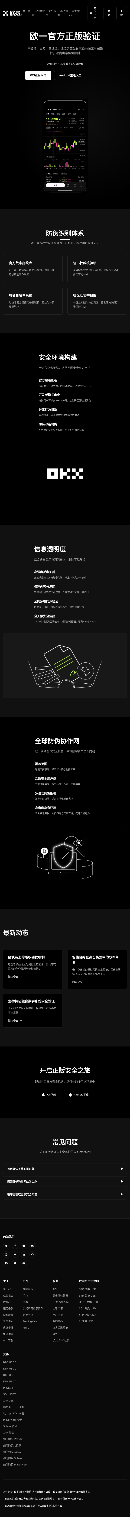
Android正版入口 (70, 75)
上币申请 (58, 1308)
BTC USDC (9, 1362)
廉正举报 (8, 1327)
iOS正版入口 (38, 75)
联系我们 (8, 1302)
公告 (55, 1334)
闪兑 (25, 1295)
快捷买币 (28, 1289)
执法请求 (8, 1334)
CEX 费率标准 (61, 1302)
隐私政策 (8, 1314)
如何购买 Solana (12, 1458)
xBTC (26, 1327)
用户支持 (58, 1314)
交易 (25, 1302)
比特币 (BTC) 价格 (13, 1407)
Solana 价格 (10, 1426)
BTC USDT (9, 1375)
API (55, 1289)
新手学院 (28, 1314)
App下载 (8, 1340)
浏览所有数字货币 (33, 1308)
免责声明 (8, 1321)
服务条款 (8, 1308)
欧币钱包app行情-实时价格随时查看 (32, 1491)
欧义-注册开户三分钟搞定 (70, 1498)
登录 (108, 13)
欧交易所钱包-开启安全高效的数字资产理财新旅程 (30, 1498)
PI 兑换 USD (86, 1321)
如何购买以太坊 (12, 1451)
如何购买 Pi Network (15, 1464)
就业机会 (8, 1295)
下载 (121, 13)
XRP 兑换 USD (87, 1314)
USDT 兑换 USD (88, 1302)
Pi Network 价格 (12, 1419)
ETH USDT (9, 1381)
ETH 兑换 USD (87, 1295)
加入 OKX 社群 (61, 1340)
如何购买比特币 (12, 1445)
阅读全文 (13, 976)
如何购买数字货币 (13, 1439)
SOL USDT (9, 1394)
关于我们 (8, 1289)
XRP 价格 (8, 1432)
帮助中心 (58, 1321)
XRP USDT (9, 1400)
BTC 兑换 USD (87, 1289)
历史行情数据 (60, 1295)
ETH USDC (9, 1368)
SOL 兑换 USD (87, 1308)
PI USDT (8, 1387)
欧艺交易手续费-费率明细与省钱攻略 (71, 1491)
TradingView (30, 1321)
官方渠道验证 (60, 1327)
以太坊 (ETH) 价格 (13, 1413)
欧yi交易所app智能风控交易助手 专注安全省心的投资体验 (33, 1505)
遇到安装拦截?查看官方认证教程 (65, 63)
